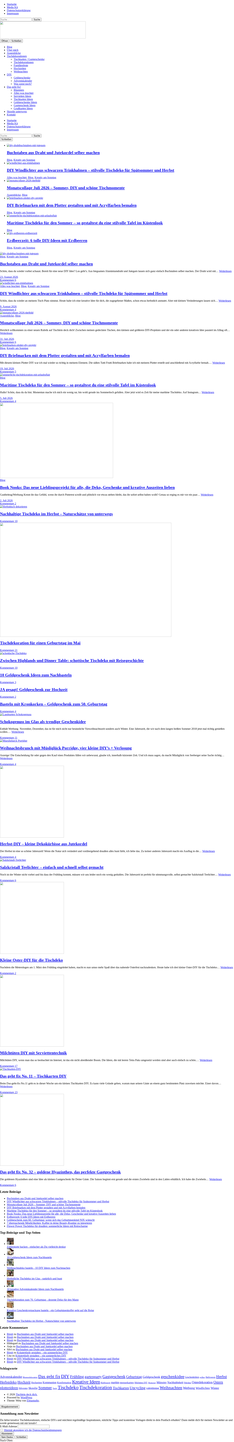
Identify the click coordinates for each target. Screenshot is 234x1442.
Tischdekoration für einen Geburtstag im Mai (40, 643)
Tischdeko (68, 1387)
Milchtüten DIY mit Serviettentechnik (33, 1053)
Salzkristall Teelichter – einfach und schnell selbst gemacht (51, 867)
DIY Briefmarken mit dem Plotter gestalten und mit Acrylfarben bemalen (72, 205)
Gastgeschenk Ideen (24, 105)
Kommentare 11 (8, 737)
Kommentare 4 (8, 309)
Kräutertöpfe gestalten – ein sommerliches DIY (42, 1352)
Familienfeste (21, 65)
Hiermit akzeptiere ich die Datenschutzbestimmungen (33, 1430)
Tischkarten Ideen (23, 99)
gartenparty (93, 1377)
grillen (202, 1377)
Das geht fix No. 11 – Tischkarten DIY (33, 1076)
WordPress (26, 1397)
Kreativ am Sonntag (24, 159)
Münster (162, 1382)
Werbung (189, 1388)
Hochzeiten (20, 68)
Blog (9, 46)
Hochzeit (23, 1382)
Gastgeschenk (113, 1376)
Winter (215, 1388)
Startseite (12, 4)
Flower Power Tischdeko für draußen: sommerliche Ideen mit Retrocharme (47, 1226)
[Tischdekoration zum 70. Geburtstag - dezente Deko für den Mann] (10, 1296)
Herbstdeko (8, 1382)
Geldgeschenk (151, 1377)
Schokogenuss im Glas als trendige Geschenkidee (43, 721)
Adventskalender (23, 80)
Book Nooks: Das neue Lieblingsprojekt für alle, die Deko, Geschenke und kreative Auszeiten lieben (87, 487)
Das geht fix (49, 1376)
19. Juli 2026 (7, 368)
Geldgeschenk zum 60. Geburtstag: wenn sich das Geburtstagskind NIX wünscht (51, 1219)
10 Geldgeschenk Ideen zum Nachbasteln (36, 675)
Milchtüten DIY (140, 1383)
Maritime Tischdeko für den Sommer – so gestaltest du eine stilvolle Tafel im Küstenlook (85, 223)
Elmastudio (33, 1400)
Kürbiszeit (105, 1382)
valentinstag (152, 1388)
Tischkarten (121, 1388)
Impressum (13, 13)
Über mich (12, 50)
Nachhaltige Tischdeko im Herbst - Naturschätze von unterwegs (41, 1320)
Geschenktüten (192, 1377)
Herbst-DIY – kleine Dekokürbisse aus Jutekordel (43, 844)
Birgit (10, 1334)
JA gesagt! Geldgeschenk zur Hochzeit (33, 689)
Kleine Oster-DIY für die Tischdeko (31, 960)
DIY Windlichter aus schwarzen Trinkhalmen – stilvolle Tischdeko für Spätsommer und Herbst (90, 170)
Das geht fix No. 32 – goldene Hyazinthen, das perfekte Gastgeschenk (60, 1172)
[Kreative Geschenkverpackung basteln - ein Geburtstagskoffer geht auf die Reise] (10, 1307)
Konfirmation (64, 1382)
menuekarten (127, 1382)
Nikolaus (187, 1383)
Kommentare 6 (8, 280)
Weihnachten (21, 71)
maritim (115, 1382)
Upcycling (137, 1388)
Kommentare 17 (8, 1065)
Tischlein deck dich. (26, 1394)
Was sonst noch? (23, 83)
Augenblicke (14, 53)
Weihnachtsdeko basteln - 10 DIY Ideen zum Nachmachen (38, 1267)
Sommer (45, 1387)
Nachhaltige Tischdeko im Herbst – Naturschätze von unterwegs (56, 514)
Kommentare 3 (8, 682)
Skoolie (33, 1388)
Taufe (55, 1388)
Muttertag (152, 1383)
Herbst (221, 1376)
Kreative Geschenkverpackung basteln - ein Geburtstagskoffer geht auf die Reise (50, 1310)
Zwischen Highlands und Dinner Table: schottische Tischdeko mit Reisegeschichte (72, 660)
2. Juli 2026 (6, 500)
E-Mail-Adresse (8, 1426)
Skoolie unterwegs (17, 111)
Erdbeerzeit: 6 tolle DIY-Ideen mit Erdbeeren (47, 240)
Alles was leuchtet (23, 93)
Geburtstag (134, 1377)
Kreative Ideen (86, 1381)
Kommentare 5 (8, 371)
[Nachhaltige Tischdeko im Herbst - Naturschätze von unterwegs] (10, 1317)
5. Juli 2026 (6, 398)
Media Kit (12, 7)
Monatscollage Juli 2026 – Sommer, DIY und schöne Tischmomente (66, 188)
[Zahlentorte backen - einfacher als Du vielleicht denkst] (10, 1243)
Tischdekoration (95, 1387)
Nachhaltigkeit (175, 1382)
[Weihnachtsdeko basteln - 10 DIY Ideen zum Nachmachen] (10, 1264)
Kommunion (49, 1382)
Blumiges (19, 90)
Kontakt (11, 114)
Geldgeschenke (22, 77)
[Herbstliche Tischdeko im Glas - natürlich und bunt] (10, 1275)
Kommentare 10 (8, 521)
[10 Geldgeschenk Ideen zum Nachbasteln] (10, 1254)
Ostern (218, 1382)
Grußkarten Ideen (23, 108)
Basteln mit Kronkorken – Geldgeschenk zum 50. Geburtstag (53, 704)
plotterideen (9, 1388)
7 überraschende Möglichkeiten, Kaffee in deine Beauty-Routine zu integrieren (49, 1223)
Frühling (77, 1376)
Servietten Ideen (22, 96)
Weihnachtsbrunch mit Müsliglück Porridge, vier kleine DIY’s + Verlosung (66, 748)
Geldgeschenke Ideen (25, 102)
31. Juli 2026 (7, 339)
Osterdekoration (202, 1382)
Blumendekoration (30, 1377)
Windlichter (203, 1388)
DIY (9, 74)
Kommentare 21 (8, 650)
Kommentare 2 (8, 503)
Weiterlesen (225, 271)
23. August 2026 (9, 276)
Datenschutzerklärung (18, 10)
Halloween (210, 1377)
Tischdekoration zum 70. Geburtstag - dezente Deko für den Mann (43, 1299)
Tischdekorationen (17, 56)
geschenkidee (172, 1376)
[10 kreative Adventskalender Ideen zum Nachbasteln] (10, 1286)
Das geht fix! (14, 86)
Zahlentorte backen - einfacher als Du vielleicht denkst (36, 1246)
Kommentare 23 (8, 1092)
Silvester (23, 1388)
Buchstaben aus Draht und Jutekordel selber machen (53, 152)
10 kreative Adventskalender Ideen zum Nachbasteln (35, 1289)
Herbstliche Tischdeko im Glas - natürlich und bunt (34, 1278)
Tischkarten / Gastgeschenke (29, 59)
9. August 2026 (8, 306)
